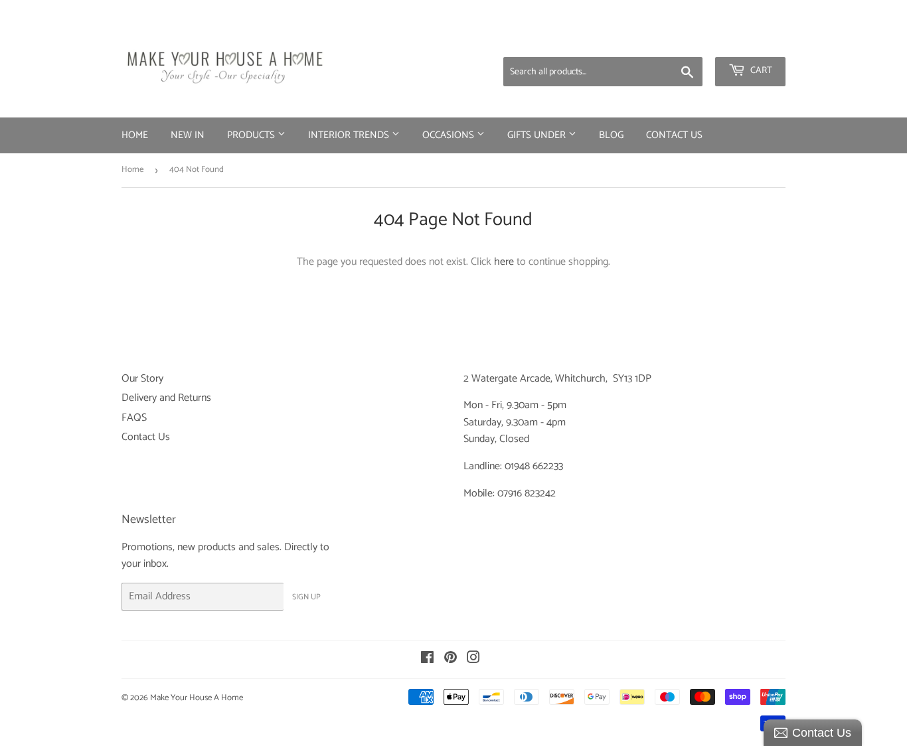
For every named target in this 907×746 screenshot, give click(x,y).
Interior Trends (350, 135)
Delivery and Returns (166, 398)
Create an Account (748, 40)
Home (135, 135)
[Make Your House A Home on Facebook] (427, 659)
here (504, 262)
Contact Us (674, 135)
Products (252, 135)
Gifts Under (537, 135)
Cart (760, 70)
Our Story (142, 379)
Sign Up (306, 597)
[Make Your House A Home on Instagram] (473, 659)
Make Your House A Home (196, 698)
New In (188, 135)
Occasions (449, 135)
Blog (611, 135)
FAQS (134, 418)
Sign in (681, 40)
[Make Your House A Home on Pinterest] (450, 659)
